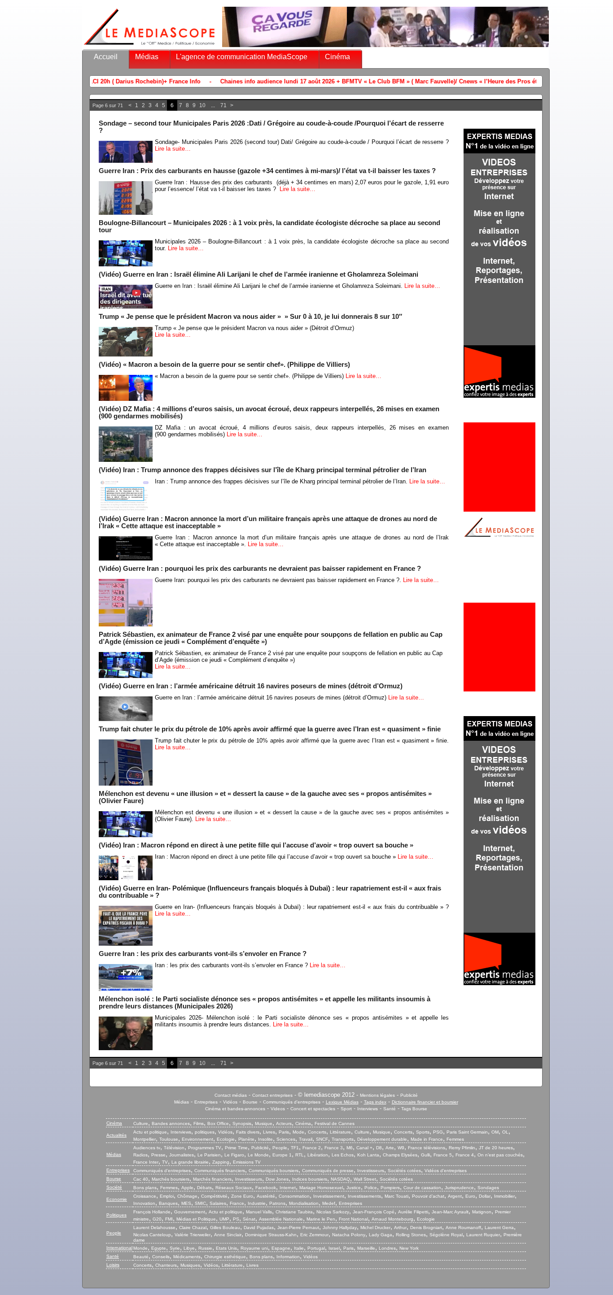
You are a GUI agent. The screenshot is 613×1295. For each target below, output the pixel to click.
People (279, 1147)
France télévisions (426, 1147)
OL (505, 1132)
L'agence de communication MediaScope (241, 57)
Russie (205, 1248)
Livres (269, 1132)
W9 (401, 1147)
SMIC (200, 1203)
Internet (288, 1187)
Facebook (265, 1187)
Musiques (190, 1265)
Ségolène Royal (446, 1234)
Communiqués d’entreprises (162, 1170)
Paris (284, 1132)
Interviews (367, 1108)
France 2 (311, 1147)
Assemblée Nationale (281, 1219)
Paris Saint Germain (467, 1132)
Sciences (285, 1139)
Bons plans (145, 1187)
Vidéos (230, 1101)
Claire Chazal (192, 1227)
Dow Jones (277, 1179)
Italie (299, 1248)
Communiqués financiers (219, 1170)
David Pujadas (259, 1227)
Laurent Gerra (499, 1227)
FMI (169, 1219)
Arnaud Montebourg (392, 1219)
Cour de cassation (422, 1187)
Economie (116, 1199)
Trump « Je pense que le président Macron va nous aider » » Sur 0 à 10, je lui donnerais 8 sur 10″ (250, 316)
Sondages (488, 1187)
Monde (140, 1248)
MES (186, 1203)
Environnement (197, 1139)
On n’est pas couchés (500, 1154)
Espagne (280, 1248)
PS (236, 1219)
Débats (204, 1187)
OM (495, 1132)
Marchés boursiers (170, 1179)
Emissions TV (247, 1162)
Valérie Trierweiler (192, 1234)
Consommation (294, 1196)
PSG (438, 1132)
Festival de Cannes (335, 1123)
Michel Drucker (375, 1227)
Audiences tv (146, 1147)
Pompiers (390, 1187)
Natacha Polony (348, 1234)
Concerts (317, 1132)
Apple (187, 1187)
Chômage (187, 1196)
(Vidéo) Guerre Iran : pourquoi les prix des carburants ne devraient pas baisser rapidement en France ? (260, 568)
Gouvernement (189, 1211)
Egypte (158, 1248)
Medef (328, 1203)
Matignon (481, 1211)
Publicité (409, 1095)
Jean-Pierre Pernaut (298, 1227)
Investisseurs (370, 1170)
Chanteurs (166, 1265)
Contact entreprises (272, 1095)
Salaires (218, 1203)
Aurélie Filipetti (413, 1211)
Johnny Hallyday (340, 1227)
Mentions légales (377, 1095)
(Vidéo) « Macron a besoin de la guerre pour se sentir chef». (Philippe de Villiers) (224, 364)
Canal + (364, 1147)
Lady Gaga (380, 1234)
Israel (334, 1248)
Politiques (116, 1214)
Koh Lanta (368, 1154)
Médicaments (187, 1256)
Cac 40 (140, 1179)
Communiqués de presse (328, 1170)
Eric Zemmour (314, 1234)
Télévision (174, 1147)
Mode (298, 1132)
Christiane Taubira (294, 1211)
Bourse (250, 1101)
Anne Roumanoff (463, 1227)
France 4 (464, 1154)
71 (223, 105)
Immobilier (504, 1196)
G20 (157, 1219)
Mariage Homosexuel (321, 1187)
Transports (343, 1139)
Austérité (266, 1196)
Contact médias (231, 1095)
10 (202, 105)
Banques (168, 1203)
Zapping (220, 1162)
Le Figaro (234, 1154)
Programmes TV (204, 1147)
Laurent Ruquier (483, 1234)
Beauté (141, 1256)
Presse (158, 1154)
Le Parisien (209, 1154)
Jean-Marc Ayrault (450, 1211)
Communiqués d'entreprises (291, 1101)
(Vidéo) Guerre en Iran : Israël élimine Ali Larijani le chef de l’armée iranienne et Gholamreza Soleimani (258, 274)
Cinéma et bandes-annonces (235, 1108)
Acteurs (284, 1123)
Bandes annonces (171, 1123)
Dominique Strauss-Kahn (271, 1234)
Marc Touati (396, 1196)
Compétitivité (214, 1196)
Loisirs (112, 1264)
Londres (387, 1248)
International (119, 1247)
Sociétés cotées (404, 1170)
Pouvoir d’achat (428, 1196)
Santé (389, 1108)
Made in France (427, 1139)
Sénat (249, 1219)
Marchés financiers (212, 1179)
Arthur (400, 1227)
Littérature (340, 1132)
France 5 (442, 1154)
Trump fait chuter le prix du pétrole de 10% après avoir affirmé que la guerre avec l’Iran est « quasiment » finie (270, 729)
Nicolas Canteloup (152, 1234)
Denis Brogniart (426, 1227)
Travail (305, 1139)
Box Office (218, 1123)
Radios (140, 1154)
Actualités (116, 1135)
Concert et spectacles (312, 1108)
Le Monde (258, 1154)
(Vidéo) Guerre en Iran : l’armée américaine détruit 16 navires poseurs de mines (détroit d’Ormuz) (251, 686)
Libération (317, 1154)
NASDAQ (340, 1179)
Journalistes (181, 1154)
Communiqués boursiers (273, 1170)
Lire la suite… (173, 148)
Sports (422, 1132)
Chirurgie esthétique (225, 1256)
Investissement (328, 1196)
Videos (278, 1108)
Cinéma (337, 57)
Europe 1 (282, 1154)
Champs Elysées (400, 1154)
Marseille (366, 1248)
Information (288, 1256)
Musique (263, 1123)
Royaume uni (254, 1248)
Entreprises (206, 1101)
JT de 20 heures (496, 1147)
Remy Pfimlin (462, 1147)
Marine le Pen (320, 1219)
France (237, 1203)
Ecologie (226, 1139)
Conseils (161, 1256)
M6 (349, 1147)
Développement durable (382, 1139)
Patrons (277, 1203)
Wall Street (365, 1179)
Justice (353, 1187)
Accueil (106, 57)
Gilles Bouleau (225, 1227)
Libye (189, 1248)
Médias (146, 57)
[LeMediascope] (149, 47)
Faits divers (247, 1132)
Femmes (455, 1139)
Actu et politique (150, 1132)
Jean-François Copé (373, 1211)
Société (114, 1187)
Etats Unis (226, 1248)
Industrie (257, 1203)
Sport (346, 1108)
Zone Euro (242, 1196)
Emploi (167, 1196)
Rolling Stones (411, 1234)
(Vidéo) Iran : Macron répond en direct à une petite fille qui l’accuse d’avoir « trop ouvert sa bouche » (256, 845)
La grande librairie (190, 1162)
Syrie (175, 1248)
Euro (470, 1196)
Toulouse (168, 1139)
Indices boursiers (309, 1179)
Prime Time (236, 1147)
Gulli (425, 1154)
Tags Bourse (414, 1108)
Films (198, 1123)
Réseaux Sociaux (233, 1187)
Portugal (316, 1248)
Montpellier (144, 1139)
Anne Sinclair (227, 1234)
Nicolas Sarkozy (332, 1211)
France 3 (333, 1147)
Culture (140, 1123)
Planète (246, 1139)
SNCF (322, 1139)
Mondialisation (304, 1203)
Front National (353, 1219)
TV (165, 1162)
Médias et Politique (196, 1219)
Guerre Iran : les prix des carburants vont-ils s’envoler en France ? (202, 953)
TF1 (295, 1147)
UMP (224, 1219)
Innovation (144, 1203)
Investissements (364, 1196)
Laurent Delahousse (154, 1227)
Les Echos (343, 1154)
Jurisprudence (459, 1187)
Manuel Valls (259, 1211)
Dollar (484, 1196)
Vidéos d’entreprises (446, 1170)
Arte (389, 1147)
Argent (455, 1196)
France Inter (145, 1162)
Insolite (265, 1139)
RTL (299, 1154)
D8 (379, 1147)
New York (409, 1248)
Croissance (144, 1196)
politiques (205, 1132)
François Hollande (152, 1211)
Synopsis (241, 1123)
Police (370, 1187)
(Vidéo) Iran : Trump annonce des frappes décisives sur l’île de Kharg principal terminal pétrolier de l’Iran (262, 470)
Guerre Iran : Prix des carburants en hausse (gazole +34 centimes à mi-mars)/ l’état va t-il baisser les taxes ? (267, 170)
